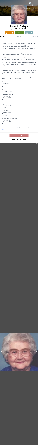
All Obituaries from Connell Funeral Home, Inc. (30, 8)
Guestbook (35, 36)
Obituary (2, 36)
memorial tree (16, 127)
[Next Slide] (36, 352)
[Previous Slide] (1, 352)
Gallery (18, 36)
